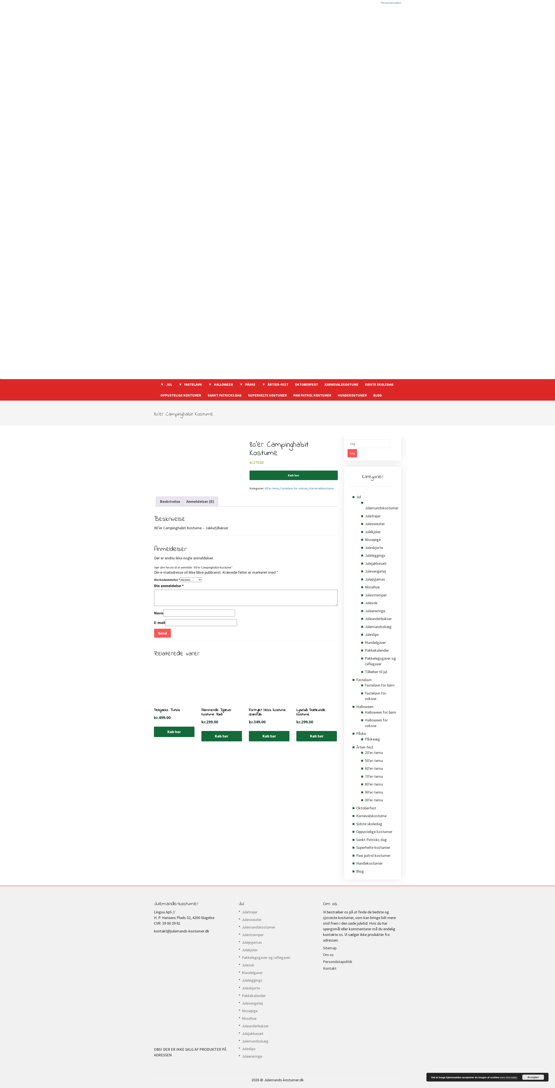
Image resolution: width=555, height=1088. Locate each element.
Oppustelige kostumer (180, 395)
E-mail (159, 622)
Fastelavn (193, 384)
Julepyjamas (375, 579)
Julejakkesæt (376, 563)
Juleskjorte (374, 547)
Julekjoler (373, 531)
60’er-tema (374, 768)
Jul (169, 384)
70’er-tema (374, 776)
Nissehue (372, 587)
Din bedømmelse (167, 580)
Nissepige (373, 539)
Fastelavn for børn (379, 685)
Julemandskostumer (381, 507)
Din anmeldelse (169, 585)
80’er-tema (374, 784)
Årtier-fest (278, 384)
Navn (158, 613)
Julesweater (375, 523)
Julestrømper (376, 595)
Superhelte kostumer (267, 395)
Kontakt (329, 968)
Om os (328, 954)
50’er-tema (374, 760)
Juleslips (372, 634)
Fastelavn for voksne (294, 488)
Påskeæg (372, 739)
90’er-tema (374, 792)
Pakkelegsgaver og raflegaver (266, 957)
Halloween (223, 384)
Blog (377, 395)
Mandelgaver (375, 642)
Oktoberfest (306, 384)
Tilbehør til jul (376, 671)
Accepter (533, 1077)
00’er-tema (374, 799)
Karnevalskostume (341, 384)
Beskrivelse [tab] (170, 501)
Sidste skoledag (379, 384)
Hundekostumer (352, 395)
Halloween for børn (380, 712)
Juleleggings (375, 555)
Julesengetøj (375, 571)
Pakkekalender (377, 650)
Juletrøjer (373, 515)
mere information (508, 1077)
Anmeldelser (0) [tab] (200, 501)
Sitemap (329, 947)
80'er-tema (272, 488)
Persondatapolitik (337, 961)
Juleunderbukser (378, 618)
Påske (250, 384)
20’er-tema (374, 752)
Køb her (293, 475)
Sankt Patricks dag (225, 395)
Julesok (371, 602)
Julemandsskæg (378, 626)
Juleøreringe (375, 610)
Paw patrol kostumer (312, 395)
